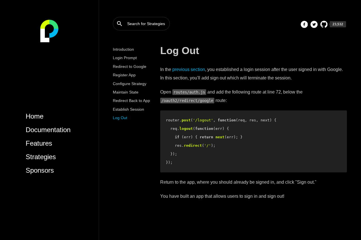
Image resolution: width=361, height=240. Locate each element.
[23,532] (323, 24)
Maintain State (125, 92)
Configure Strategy (129, 83)
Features (39, 143)
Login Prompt (125, 57)
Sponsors (40, 170)
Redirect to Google (129, 66)
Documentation (48, 130)
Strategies (41, 157)
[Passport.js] (49, 31)
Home (34, 116)
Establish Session (128, 109)
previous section (188, 69)
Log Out (120, 117)
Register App (124, 75)
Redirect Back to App (131, 100)
